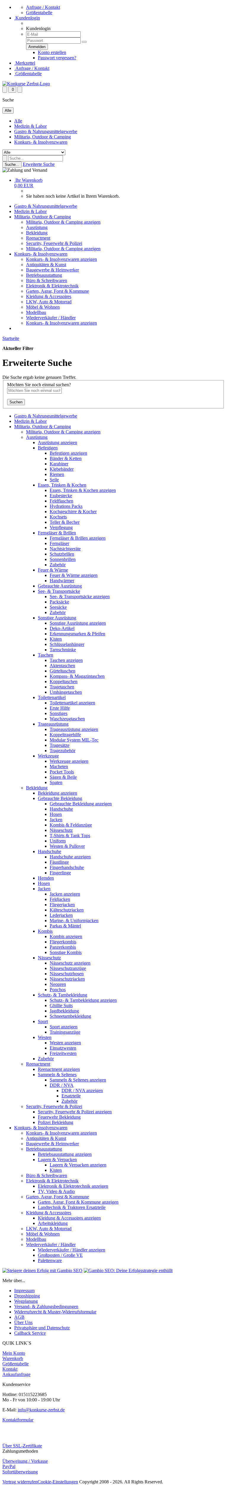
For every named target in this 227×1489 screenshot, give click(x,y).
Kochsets (58, 516)
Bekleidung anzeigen (57, 793)
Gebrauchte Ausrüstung (60, 585)
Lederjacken (61, 915)
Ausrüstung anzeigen (57, 442)
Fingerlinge (60, 872)
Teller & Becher (65, 522)
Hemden (46, 878)
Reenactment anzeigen (59, 1069)
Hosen (56, 814)
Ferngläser (59, 543)
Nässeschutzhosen (67, 973)
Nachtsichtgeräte (65, 548)
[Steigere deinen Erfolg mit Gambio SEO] (42, 1270)
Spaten (56, 782)
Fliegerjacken (62, 904)
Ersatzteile (71, 1095)
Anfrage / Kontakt (43, 7)
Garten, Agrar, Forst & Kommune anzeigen (78, 1202)
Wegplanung (26, 1301)
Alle (18, 120)
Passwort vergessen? (57, 57)
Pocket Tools (62, 771)
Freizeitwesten (63, 1053)
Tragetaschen (62, 686)
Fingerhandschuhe (67, 867)
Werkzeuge (48, 755)
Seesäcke (58, 607)
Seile (54, 479)
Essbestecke (61, 495)
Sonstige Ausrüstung (57, 617)
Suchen (15, 402)
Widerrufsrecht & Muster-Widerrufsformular (55, 1311)
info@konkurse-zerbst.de (41, 1409)
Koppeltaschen (63, 681)
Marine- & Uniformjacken (74, 920)
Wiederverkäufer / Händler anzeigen (71, 1249)
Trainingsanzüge (65, 1032)
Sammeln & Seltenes (57, 1074)
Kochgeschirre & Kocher (73, 511)
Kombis (45, 931)
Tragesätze (59, 745)
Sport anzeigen (63, 1026)
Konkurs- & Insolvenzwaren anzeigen (61, 259)
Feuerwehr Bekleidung (59, 1117)
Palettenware (50, 1260)
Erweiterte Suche (39, 164)
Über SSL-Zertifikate (22, 1445)
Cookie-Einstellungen (58, 1481)
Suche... (12, 164)
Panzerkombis (63, 947)
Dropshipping (27, 1295)
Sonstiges (58, 713)
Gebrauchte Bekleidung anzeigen (81, 803)
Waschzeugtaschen (67, 718)
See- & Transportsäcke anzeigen (80, 596)
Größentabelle (39, 12)
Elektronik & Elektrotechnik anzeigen (73, 1186)
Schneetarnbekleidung (70, 1016)
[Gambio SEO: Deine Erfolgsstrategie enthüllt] (128, 1270)
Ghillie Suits (61, 1005)
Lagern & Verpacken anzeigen (78, 1164)
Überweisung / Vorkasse (25, 1461)
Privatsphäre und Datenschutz (42, 1327)
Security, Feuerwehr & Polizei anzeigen (75, 1111)
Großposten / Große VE (60, 1255)
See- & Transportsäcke (59, 591)
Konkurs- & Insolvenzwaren (40, 142)
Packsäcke (59, 601)
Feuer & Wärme (53, 569)
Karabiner (59, 463)
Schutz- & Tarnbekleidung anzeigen (83, 1000)
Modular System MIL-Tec (74, 739)
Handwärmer (62, 580)
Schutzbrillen (62, 554)
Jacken (56, 819)
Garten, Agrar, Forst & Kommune (57, 291)
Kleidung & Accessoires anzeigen (69, 1217)
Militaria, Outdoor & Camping (42, 136)
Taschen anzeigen (66, 660)
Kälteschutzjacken (67, 909)
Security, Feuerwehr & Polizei (54, 243)
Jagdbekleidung (64, 1010)
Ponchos (58, 989)
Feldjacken (60, 899)
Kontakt (9, 1369)
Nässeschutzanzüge (68, 968)
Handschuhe (61, 808)
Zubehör (58, 564)
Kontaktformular (17, 1419)
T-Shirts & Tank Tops (70, 835)
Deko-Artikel (62, 628)
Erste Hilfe (60, 708)
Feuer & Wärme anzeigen (74, 575)
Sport (43, 1021)
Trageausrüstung (53, 723)
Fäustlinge (59, 862)
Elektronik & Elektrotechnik (52, 285)
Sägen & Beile (63, 777)
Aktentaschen (62, 665)
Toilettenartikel (52, 697)
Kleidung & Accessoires (48, 296)
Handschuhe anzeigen (70, 856)
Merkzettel (24, 63)
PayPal (8, 1466)
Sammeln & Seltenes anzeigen (78, 1079)
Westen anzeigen (65, 1042)
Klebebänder (62, 469)
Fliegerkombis (63, 941)
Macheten (59, 766)
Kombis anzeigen (66, 936)
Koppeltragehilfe (65, 734)
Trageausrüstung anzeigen (74, 729)
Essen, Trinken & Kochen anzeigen (83, 490)
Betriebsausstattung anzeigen (65, 1154)
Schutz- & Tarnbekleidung (62, 994)
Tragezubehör (62, 750)
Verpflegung (61, 527)
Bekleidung (37, 232)
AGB (19, 1317)
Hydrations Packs (66, 506)
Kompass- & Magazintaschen (77, 676)
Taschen (45, 654)
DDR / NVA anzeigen (82, 1090)
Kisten (56, 639)
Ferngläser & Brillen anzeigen (78, 538)
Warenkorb (12, 1358)
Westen (44, 1037)
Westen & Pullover (67, 846)
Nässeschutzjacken (67, 978)
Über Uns (23, 1322)
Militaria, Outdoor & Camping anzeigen (63, 222)
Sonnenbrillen (63, 559)
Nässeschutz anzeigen (70, 963)
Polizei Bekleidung (55, 1122)
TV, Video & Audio (56, 1191)
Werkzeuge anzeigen (69, 761)
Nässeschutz (61, 830)
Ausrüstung (37, 227)
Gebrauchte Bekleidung (60, 798)
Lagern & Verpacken (57, 1159)
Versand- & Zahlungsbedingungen (46, 1306)
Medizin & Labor (30, 126)
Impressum (24, 1290)
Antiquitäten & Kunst (46, 264)
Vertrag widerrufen (20, 1481)
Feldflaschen (61, 500)
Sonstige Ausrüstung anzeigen (78, 623)
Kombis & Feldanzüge (71, 824)
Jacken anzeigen (65, 893)
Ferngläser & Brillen (57, 532)
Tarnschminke (63, 649)
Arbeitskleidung (53, 1223)
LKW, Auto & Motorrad (49, 301)
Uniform (58, 840)
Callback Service (30, 1333)
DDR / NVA (62, 1085)
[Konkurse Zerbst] (26, 83)
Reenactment (38, 237)
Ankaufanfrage (16, 1374)
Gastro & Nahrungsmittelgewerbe (45, 131)
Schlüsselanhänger (67, 644)
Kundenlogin (27, 17)
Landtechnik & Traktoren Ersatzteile (72, 1207)
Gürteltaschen (62, 670)
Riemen (57, 474)
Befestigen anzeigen (68, 453)
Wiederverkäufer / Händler (51, 317)
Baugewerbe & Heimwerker (52, 269)
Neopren (58, 984)
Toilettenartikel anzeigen (72, 702)
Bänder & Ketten (66, 458)
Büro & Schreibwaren (46, 280)
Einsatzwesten (63, 1048)
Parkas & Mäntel (65, 925)
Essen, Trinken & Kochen (62, 484)
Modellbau (36, 312)
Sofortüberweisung (20, 1471)
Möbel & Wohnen (43, 307)
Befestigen (48, 447)
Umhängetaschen (66, 692)
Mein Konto (13, 1353)
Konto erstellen (52, 52)
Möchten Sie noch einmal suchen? (39, 384)
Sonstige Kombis (66, 952)
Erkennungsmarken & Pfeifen (77, 633)
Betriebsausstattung (44, 275)
